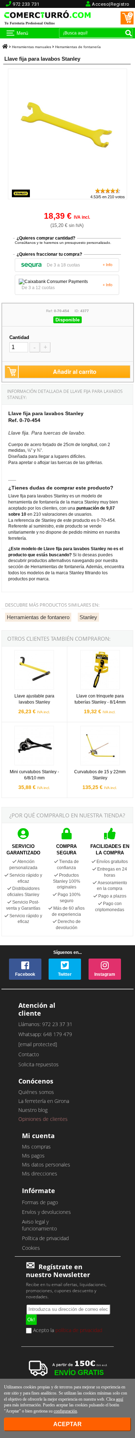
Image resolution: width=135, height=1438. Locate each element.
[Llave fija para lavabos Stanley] (67, 184)
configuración (65, 1411)
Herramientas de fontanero (38, 617)
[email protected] (37, 1044)
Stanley (88, 617)
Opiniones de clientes (43, 1118)
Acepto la (67, 1330)
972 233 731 (26, 4)
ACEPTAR (67, 1424)
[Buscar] (128, 33)
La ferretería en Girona (43, 1101)
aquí (119, 1399)
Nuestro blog (33, 1110)
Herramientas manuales (31, 47)
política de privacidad (78, 1329)
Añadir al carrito (74, 371)
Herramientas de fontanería (78, 47)
